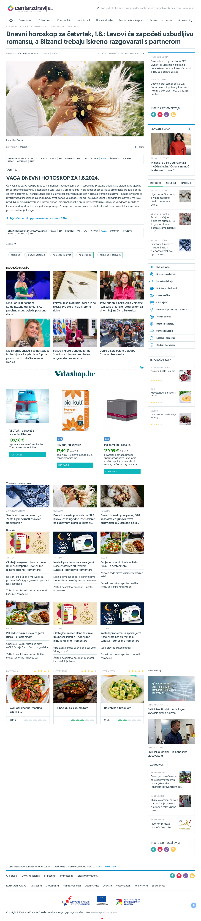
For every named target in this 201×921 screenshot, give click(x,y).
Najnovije (171, 183)
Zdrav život (44, 20)
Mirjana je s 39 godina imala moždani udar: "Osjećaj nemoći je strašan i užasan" (170, 166)
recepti (104, 557)
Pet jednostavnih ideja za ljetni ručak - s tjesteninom (119, 564)
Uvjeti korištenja (31, 875)
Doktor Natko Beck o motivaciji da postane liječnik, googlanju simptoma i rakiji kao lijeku (27, 580)
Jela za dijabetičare (160, 367)
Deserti (154, 410)
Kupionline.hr (141, 885)
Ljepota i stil (83, 20)
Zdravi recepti (158, 885)
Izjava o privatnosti (87, 875)
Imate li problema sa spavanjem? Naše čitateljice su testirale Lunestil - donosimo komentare (73, 566)
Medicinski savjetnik (158, 704)
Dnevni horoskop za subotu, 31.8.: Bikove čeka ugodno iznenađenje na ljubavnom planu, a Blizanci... (74, 519)
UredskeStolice (92, 885)
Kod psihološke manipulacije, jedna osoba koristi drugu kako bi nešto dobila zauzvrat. (148, 8)
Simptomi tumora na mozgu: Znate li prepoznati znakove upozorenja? (24, 519)
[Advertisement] (171, 550)
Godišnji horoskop (165, 345)
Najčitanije (186, 183)
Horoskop (73, 26)
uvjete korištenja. (107, 866)
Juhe (153, 389)
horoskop (15, 254)
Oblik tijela (161, 302)
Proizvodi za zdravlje (161, 20)
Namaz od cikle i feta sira (163, 371)
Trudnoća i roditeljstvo (131, 20)
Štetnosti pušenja (164, 330)
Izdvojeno (155, 183)
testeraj (10, 557)
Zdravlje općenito (15, 510)
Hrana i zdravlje (104, 20)
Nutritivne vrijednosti (166, 288)
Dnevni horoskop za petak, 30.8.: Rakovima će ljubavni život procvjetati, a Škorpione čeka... (120, 519)
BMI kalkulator (163, 267)
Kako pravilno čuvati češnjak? (116, 647)
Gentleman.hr (52, 885)
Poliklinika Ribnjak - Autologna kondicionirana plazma (166, 711)
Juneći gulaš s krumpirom (72, 708)
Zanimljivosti (25, 20)
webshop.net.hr (123, 885)
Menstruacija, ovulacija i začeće (171, 309)
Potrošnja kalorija (164, 281)
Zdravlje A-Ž (64, 20)
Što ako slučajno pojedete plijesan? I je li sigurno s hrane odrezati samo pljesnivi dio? (163, 224)
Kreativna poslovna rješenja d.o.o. (107, 912)
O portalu (11, 875)
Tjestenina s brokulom (117, 708)
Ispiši (54, 53)
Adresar (182, 20)
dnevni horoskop (36, 254)
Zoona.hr (107, 885)
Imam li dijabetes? (165, 323)
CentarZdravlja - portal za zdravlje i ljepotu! (27, 26)
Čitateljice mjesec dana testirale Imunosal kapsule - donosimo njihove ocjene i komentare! (26, 566)
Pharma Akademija (72, 885)
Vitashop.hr (36, 885)
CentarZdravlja (29, 8)
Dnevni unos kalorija (166, 274)
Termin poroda (163, 316)
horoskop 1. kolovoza (110, 254)
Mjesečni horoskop (165, 338)
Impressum (66, 875)
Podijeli (45, 53)
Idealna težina (163, 295)
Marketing (50, 875)
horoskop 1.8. (85, 254)
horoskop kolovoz (62, 254)
